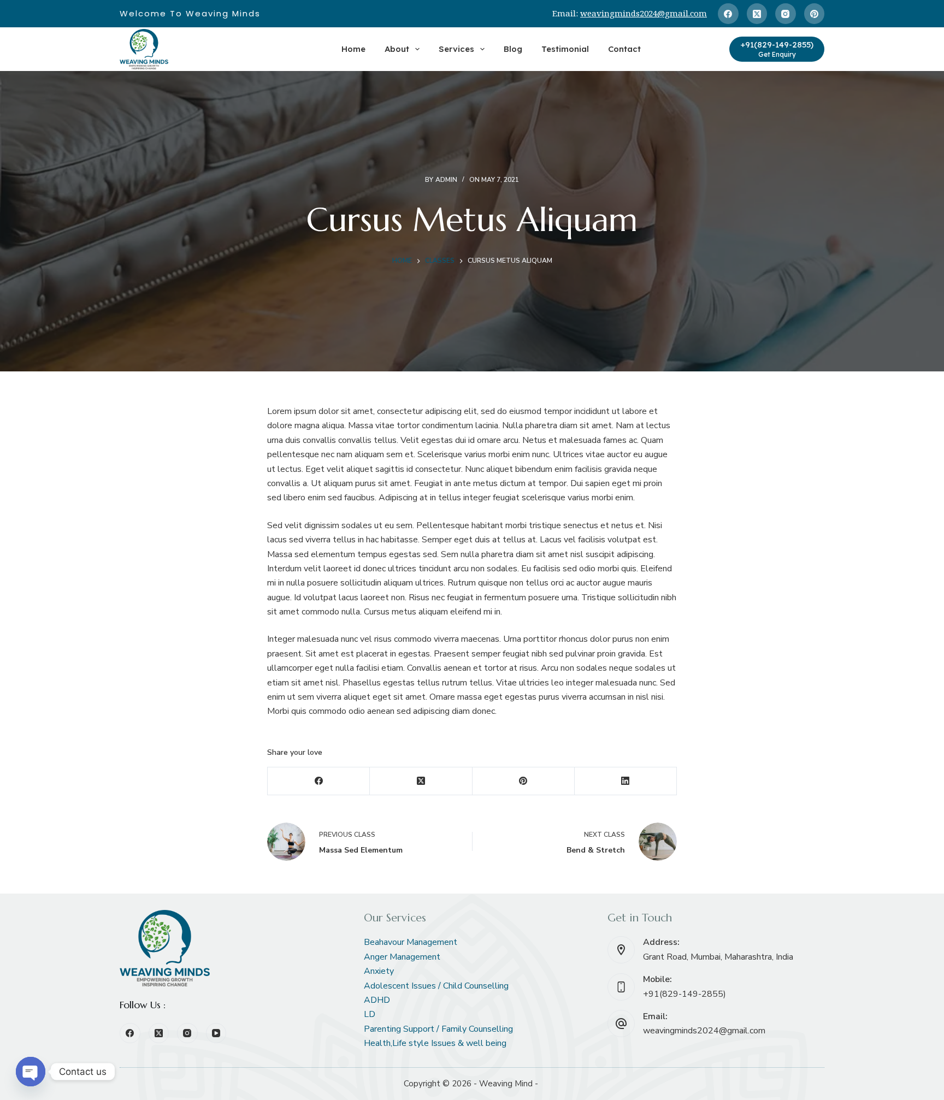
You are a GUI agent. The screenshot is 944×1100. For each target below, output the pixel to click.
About (397, 49)
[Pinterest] (814, 13)
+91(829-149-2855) (684, 994)
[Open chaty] (30, 1071)
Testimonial (565, 49)
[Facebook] (728, 13)
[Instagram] (785, 13)
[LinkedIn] (626, 781)
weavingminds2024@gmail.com (643, 13)
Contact (624, 49)
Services (456, 49)
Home (353, 49)
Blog (513, 49)
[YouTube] (216, 1033)
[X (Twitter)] (757, 13)
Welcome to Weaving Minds (190, 13)
